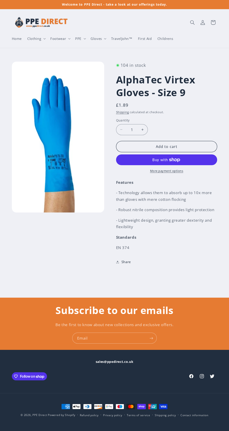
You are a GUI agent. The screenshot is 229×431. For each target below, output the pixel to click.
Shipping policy (165, 415)
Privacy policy (112, 415)
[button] (36, 38)
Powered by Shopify (61, 415)
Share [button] (126, 262)
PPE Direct (39, 415)
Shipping (122, 112)
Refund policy (89, 415)
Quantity (123, 120)
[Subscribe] (151, 338)
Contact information (194, 415)
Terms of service (138, 415)
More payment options (166, 171)
